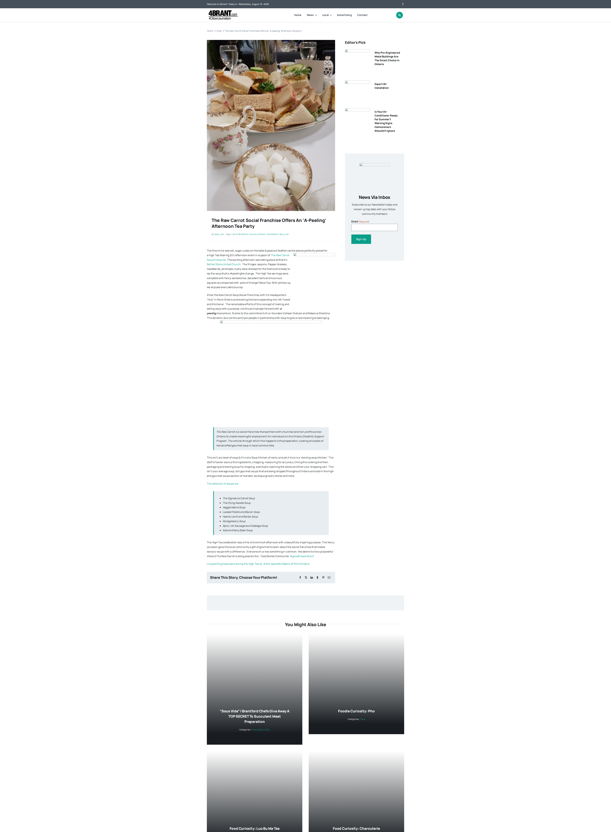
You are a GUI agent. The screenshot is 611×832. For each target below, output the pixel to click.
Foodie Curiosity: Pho (356, 711)
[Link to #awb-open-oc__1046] (399, 15)
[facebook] (403, 4)
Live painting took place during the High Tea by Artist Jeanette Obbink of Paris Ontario (258, 564)
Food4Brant (272, 234)
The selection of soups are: (223, 483)
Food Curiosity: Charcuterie (356, 828)
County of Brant (257, 234)
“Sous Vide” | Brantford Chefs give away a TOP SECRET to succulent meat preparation (254, 716)
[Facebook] (300, 577)
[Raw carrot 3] (271, 41)
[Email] (329, 577)
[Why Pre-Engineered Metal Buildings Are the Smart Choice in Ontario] (357, 51)
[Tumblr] (317, 577)
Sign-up (361, 239)
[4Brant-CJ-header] (223, 11)
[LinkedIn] (312, 577)
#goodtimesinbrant (302, 556)
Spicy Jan (219, 234)
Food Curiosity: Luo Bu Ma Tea (255, 828)
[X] (306, 577)
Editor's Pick (264, 729)
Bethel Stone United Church (224, 264)
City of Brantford (240, 234)
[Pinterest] (323, 577)
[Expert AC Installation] (357, 82)
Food (254, 729)
